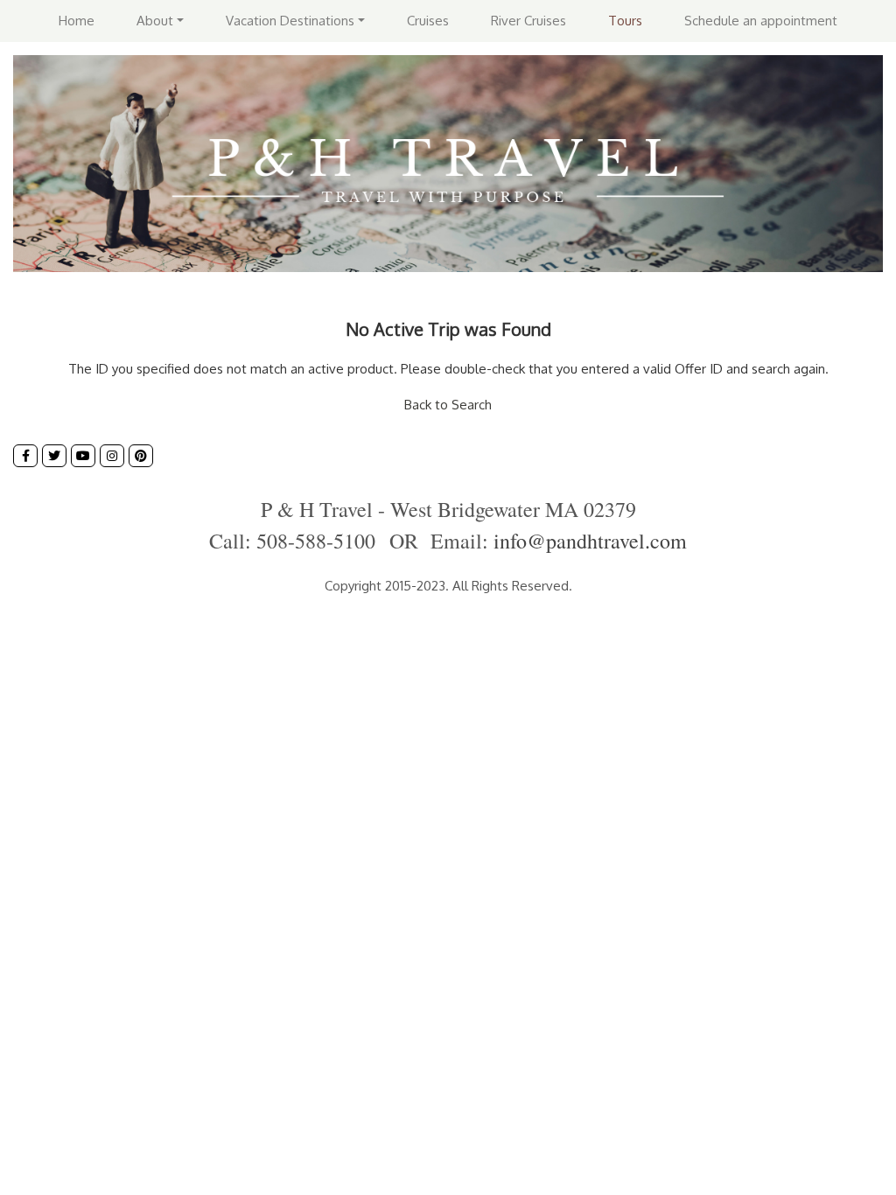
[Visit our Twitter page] (54, 455)
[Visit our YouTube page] (83, 455)
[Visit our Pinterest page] (141, 455)
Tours (625, 20)
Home (76, 20)
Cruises (428, 20)
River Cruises (528, 20)
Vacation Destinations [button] (290, 20)
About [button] (154, 20)
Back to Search (448, 404)
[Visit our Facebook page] (25, 455)
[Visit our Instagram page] (112, 455)
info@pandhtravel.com (590, 541)
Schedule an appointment (760, 20)
